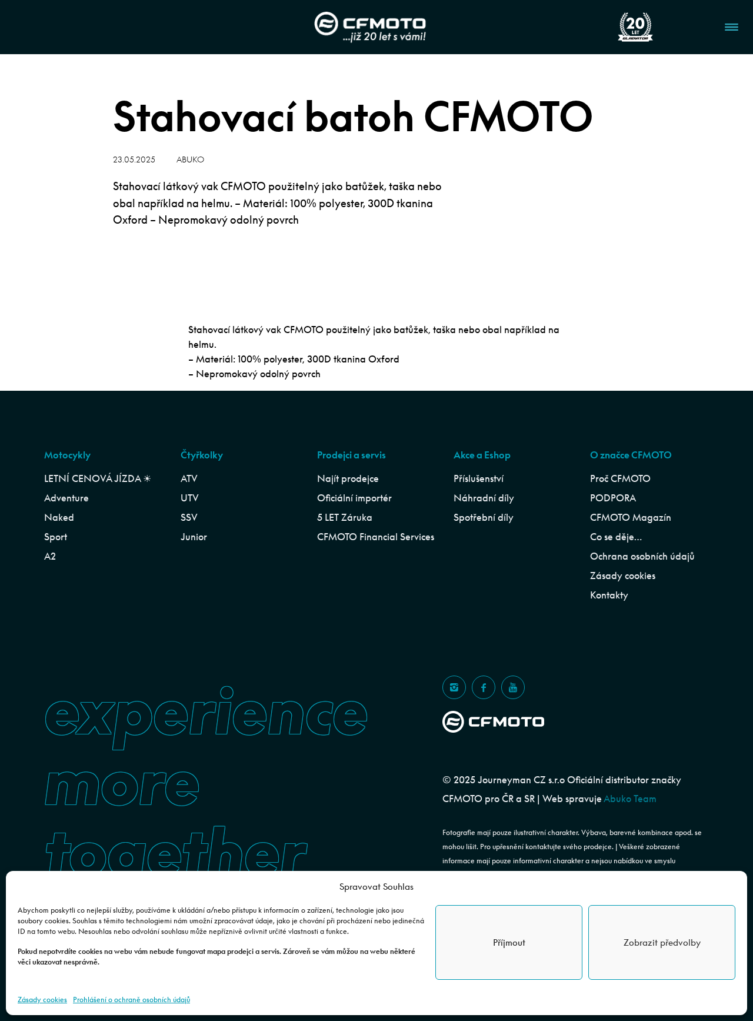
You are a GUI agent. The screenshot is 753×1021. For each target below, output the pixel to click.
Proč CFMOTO (620, 478)
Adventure (66, 498)
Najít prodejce (348, 478)
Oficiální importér (354, 498)
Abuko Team (630, 798)
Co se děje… (616, 537)
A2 (50, 556)
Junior (194, 537)
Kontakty (609, 595)
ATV (189, 478)
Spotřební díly (484, 517)
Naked (59, 517)
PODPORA (613, 498)
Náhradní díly (484, 498)
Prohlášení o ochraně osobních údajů (131, 999)
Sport (55, 537)
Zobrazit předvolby (662, 942)
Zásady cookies (42, 999)
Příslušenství (479, 478)
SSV (189, 517)
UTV (190, 498)
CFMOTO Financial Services (375, 537)
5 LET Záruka (344, 517)
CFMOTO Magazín (630, 517)
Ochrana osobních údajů (642, 556)
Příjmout (509, 942)
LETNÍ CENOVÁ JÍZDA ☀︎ (97, 478)
